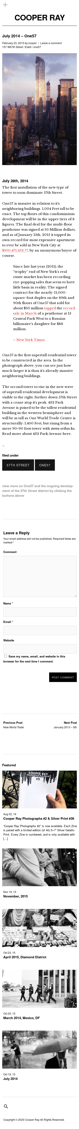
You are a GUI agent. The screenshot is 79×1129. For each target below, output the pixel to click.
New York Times (30, 340)
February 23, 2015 (13, 43)
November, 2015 (15, 896)
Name (8, 603)
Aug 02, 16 (9, 814)
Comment (9, 552)
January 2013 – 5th (65, 724)
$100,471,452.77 (15, 250)
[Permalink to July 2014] (39, 1067)
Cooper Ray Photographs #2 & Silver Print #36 (38, 818)
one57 (37, 47)
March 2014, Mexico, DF (21, 1017)
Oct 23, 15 (9, 952)
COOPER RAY (39, 17)
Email (8, 622)
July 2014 (10, 1078)
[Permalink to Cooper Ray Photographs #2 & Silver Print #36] (39, 807)
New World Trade (13, 724)
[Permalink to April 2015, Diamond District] (39, 945)
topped (50, 308)
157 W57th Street (12, 47)
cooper (32, 43)
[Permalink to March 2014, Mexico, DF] (39, 1006)
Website (8, 640)
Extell (28, 47)
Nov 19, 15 (9, 892)
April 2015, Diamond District (24, 957)
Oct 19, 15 (9, 1074)
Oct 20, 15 (9, 1013)
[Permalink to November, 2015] (39, 884)
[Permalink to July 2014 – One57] (39, 163)
